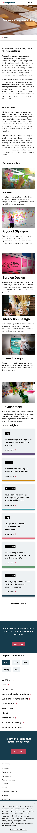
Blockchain (7, 708)
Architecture (8, 703)
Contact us (6, 799)
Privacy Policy (10, 825)
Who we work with (9, 780)
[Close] (34, 803)
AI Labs (5, 784)
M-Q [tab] (6, 669)
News (4, 788)
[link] (18, 644)
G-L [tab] (25, 662)
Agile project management (15, 699)
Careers (5, 795)
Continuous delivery (12, 722)
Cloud (5, 713)
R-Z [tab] (16, 669)
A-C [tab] (6, 662)
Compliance (8, 718)
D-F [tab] (16, 662)
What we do (6, 772)
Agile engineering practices (15, 694)
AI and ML (7, 680)
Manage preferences (18, 830)
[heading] (18, 441)
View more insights (18, 603)
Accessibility (8, 689)
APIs (4, 684)
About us (5, 768)
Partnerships (6, 776)
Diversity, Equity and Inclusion (13, 791)
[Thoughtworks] (9, 3)
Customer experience (12, 727)
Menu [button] (30, 2)
